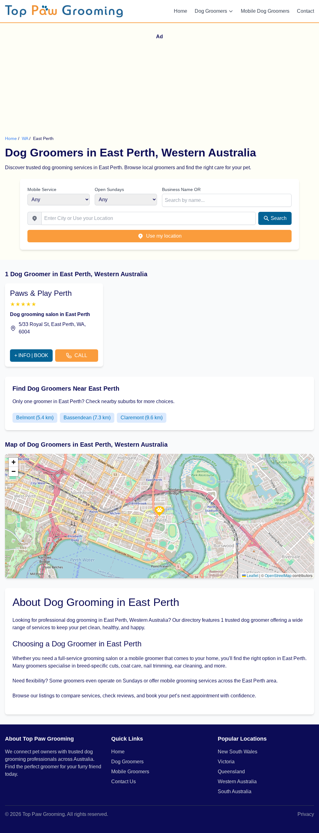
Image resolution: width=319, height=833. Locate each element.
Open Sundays (109, 189)
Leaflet (252, 575)
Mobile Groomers (130, 771)
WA (25, 138)
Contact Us (123, 781)
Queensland (231, 771)
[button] (159, 511)
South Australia (234, 791)
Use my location (164, 236)
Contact (305, 11)
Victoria (226, 761)
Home (180, 11)
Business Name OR (181, 189)
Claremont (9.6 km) (142, 417)
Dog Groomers (211, 11)
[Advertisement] (162, 88)
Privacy (306, 814)
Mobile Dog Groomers (265, 11)
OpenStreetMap (278, 575)
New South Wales (237, 751)
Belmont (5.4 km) (35, 417)
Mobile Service (41, 189)
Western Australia (237, 781)
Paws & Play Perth (41, 293)
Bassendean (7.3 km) (87, 417)
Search (279, 218)
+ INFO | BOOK (31, 355)
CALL (80, 355)
